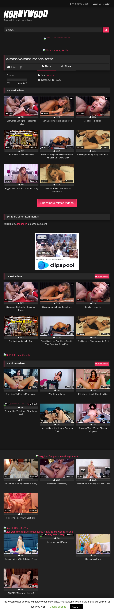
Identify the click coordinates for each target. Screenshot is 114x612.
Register (106, 4)
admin (50, 75)
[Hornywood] (57, 14)
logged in (22, 224)
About (47, 66)
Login (95, 4)
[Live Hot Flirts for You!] (16, 528)
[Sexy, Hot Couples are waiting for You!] (57, 456)
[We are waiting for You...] (57, 50)
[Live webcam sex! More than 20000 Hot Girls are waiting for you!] (38, 532)
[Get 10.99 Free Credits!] (57, 37)
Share (67, 66)
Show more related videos (57, 202)
